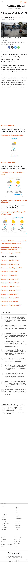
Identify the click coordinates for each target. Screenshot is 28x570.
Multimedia (18, 525)
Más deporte (18, 518)
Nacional (17, 521)
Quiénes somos (6, 537)
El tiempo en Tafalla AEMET (9, 275)
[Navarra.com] (13, 6)
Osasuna (4, 529)
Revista (17, 523)
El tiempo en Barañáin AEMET (10, 260)
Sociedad (5, 514)
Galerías (18, 527)
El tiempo (10, 51)
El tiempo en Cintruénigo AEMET (11, 305)
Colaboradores (6, 523)
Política (4, 509)
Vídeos (17, 529)
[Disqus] (14, 436)
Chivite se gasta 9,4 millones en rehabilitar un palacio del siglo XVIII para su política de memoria (15, 360)
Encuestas (5, 527)
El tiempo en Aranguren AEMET (11, 290)
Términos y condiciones (18, 405)
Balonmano (18, 514)
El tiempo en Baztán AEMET (9, 294)
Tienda (17, 546)
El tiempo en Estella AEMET (9, 271)
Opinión (4, 519)
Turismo (18, 543)
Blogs (4, 525)
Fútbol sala (18, 516)
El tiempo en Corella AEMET (10, 298)
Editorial (4, 521)
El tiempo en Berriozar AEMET (10, 286)
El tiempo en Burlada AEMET (10, 264)
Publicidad (5, 542)
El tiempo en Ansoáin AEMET (10, 279)
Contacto (5, 539)
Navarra (4, 507)
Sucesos (5, 510)
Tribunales (5, 512)
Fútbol (17, 509)
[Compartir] (9, 47)
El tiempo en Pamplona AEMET (10, 253)
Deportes (17, 507)
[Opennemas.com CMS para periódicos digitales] (14, 558)
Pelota (17, 512)
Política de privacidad (8, 546)
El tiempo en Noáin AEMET (9, 301)
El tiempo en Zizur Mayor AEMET (11, 268)
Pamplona (4, 517)
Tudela (5, 51)
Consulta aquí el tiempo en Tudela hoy (12, 135)
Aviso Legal (19, 537)
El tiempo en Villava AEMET (10, 283)
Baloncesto (18, 510)
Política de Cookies (7, 544)
